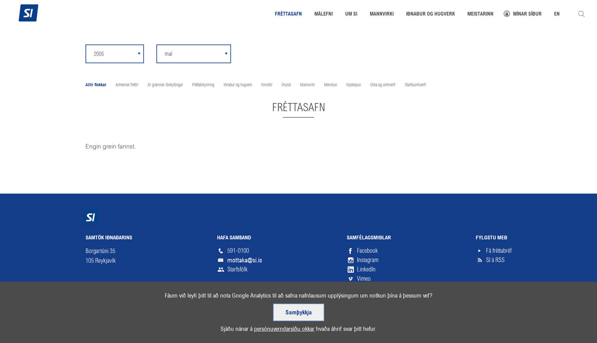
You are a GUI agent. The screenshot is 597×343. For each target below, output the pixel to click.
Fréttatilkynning (203, 84)
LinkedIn (366, 269)
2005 (99, 53)
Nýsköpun (353, 84)
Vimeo (364, 278)
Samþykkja (298, 313)
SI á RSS (495, 260)
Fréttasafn (288, 14)
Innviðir (266, 84)
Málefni (323, 14)
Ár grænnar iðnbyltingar (165, 84)
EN (557, 14)
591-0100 (238, 250)
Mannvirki (307, 84)
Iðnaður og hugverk (238, 84)
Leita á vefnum (581, 14)
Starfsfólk (237, 269)
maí (168, 53)
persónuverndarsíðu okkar (284, 328)
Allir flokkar (96, 85)
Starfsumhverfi (415, 84)
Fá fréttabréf (498, 250)
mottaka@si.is (244, 260)
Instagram (367, 260)
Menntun (330, 84)
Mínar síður (527, 14)
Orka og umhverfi (383, 84)
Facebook (367, 250)
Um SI (351, 14)
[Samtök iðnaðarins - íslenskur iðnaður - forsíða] (28, 12)
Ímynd (286, 84)
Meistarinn (480, 14)
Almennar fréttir (127, 84)
